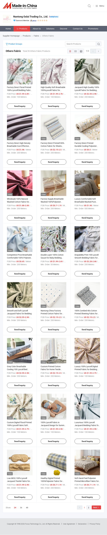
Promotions (93, 28)
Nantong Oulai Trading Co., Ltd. (30, 16)
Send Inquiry (19, 106)
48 (27, 507)
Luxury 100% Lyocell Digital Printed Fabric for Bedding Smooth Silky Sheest (86, 369)
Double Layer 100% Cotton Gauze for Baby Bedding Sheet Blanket (52, 257)
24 (15, 507)
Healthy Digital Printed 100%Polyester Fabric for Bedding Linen (51, 481)
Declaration (82, 524)
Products (23, 28)
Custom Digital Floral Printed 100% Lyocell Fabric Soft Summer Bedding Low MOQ (19, 425)
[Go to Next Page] (98, 51)
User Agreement (69, 524)
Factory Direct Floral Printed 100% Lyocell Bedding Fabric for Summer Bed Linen (19, 90)
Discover (63, 28)
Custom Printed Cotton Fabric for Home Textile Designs (51, 369)
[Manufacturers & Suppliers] (20, 5)
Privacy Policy (95, 524)
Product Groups (15, 44)
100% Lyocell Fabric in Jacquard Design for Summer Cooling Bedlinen (53, 425)
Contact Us (77, 28)
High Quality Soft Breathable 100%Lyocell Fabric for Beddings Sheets (53, 90)
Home (8, 28)
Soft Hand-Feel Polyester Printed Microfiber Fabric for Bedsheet (87, 481)
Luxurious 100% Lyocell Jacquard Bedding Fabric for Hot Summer (87, 425)
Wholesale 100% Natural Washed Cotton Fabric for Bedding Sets (18, 201)
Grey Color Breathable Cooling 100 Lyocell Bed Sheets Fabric (17, 369)
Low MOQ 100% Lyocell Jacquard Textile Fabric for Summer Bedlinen (18, 481)
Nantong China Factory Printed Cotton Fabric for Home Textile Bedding (51, 313)
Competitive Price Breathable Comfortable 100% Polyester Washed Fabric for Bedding (19, 257)
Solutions (50, 28)
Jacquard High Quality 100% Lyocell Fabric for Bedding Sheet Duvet (87, 90)
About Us (37, 28)
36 (21, 507)
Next (95, 507)
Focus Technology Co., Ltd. (35, 524)
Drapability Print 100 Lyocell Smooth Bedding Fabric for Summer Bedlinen (87, 257)
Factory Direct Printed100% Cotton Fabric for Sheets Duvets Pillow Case (52, 146)
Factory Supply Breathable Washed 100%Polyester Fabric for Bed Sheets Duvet (53, 201)
